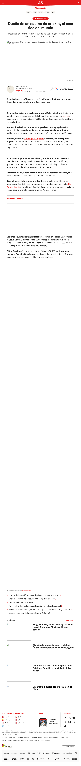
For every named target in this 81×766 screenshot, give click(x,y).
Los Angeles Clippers (34, 138)
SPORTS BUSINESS (40, 19)
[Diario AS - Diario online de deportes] (40, 2)
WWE (40, 12)
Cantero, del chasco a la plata (21, 602)
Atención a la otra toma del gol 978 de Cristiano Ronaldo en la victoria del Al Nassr (52, 668)
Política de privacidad (23, 737)
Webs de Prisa (70, 746)
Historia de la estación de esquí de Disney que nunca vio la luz (34, 595)
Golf (53, 12)
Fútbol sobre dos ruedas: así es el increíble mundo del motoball (35, 606)
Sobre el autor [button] (20, 90)
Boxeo (29, 12)
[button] (52, 89)
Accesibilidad (64, 737)
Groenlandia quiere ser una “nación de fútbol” (52, 688)
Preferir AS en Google (66, 89)
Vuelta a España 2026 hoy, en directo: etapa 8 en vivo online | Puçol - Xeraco (39, 609)
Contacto (4, 737)
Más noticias (69, 620)
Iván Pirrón (20, 86)
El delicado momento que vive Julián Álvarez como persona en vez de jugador (53, 646)
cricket (66, 116)
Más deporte (40, 8)
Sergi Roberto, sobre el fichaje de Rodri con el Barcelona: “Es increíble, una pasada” (53, 627)
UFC (35, 12)
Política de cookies (37, 737)
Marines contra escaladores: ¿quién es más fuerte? (29, 613)
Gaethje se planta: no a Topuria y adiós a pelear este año (32, 598)
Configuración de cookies (51, 737)
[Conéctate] (78, 3)
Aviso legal (12, 737)
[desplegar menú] (3, 2)
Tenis (47, 12)
